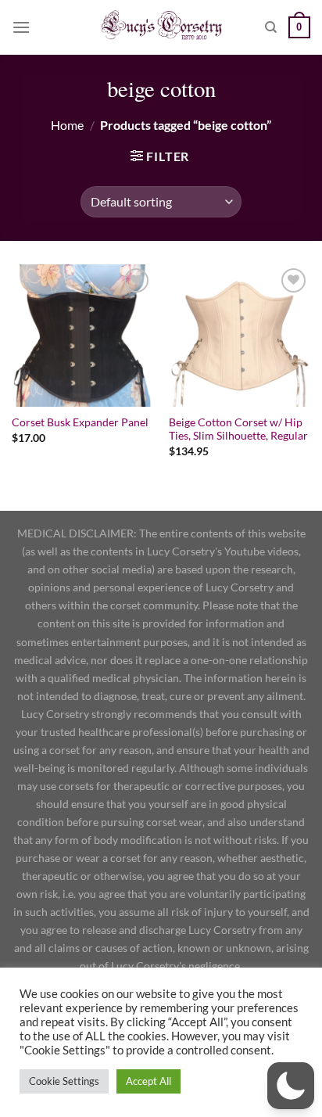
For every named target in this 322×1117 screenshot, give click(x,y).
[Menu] (21, 27)
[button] (290, 1085)
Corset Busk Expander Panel (80, 422)
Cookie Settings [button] (64, 1081)
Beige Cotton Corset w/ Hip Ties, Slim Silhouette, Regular (238, 429)
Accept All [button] (148, 1081)
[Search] (271, 27)
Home (67, 124)
